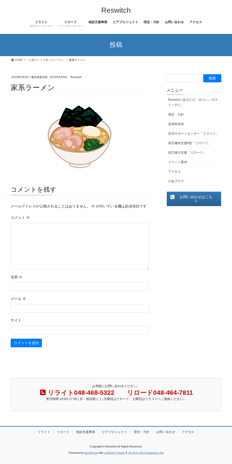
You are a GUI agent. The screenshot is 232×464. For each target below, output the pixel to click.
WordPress (91, 452)
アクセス (174, 171)
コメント (20, 217)
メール (18, 299)
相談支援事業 (85, 432)
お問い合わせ (165, 432)
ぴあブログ (176, 181)
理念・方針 (176, 114)
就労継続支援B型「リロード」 (189, 143)
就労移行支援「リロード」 (187, 152)
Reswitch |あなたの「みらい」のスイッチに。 (193, 102)
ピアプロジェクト (114, 432)
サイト (16, 320)
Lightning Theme (114, 452)
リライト (44, 432)
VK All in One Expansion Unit (146, 452)
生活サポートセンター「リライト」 (193, 133)
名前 (16, 277)
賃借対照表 (176, 124)
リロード (63, 432)
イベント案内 (177, 162)
